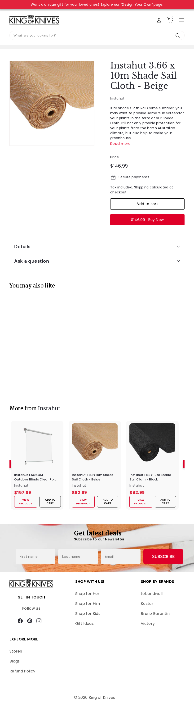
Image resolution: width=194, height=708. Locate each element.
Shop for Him (87, 603)
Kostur (147, 603)
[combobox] (97, 35)
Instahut (117, 98)
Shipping (141, 187)
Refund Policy (22, 671)
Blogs (14, 661)
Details (22, 246)
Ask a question (31, 261)
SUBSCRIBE (163, 556)
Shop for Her (87, 593)
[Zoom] (52, 103)
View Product (27, 385)
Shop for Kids (88, 613)
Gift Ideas (84, 623)
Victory (148, 623)
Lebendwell (152, 593)
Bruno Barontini (155, 613)
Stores (15, 651)
